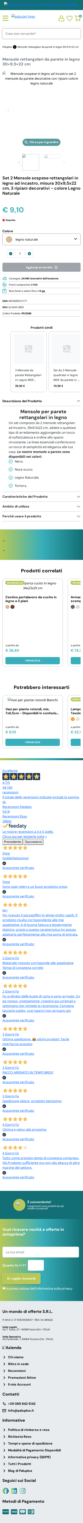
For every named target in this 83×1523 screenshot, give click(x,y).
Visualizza (32, 660)
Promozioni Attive (22, 1377)
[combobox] (41, 239)
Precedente (12, 842)
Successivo (33, 842)
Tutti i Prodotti (19, 1464)
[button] (8, 110)
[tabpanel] (41, 444)
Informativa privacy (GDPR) (29, 1457)
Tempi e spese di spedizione (30, 1443)
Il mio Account (19, 1384)
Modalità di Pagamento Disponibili (34, 1450)
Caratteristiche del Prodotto (25, 496)
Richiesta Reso (19, 1436)
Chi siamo (16, 1357)
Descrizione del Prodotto (22, 401)
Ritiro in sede (18, 1364)
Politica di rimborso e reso (29, 1430)
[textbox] (22, 239)
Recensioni (17, 1371)
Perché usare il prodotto (21, 516)
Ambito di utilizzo (15, 506)
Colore (7, 231)
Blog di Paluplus (20, 1471)
